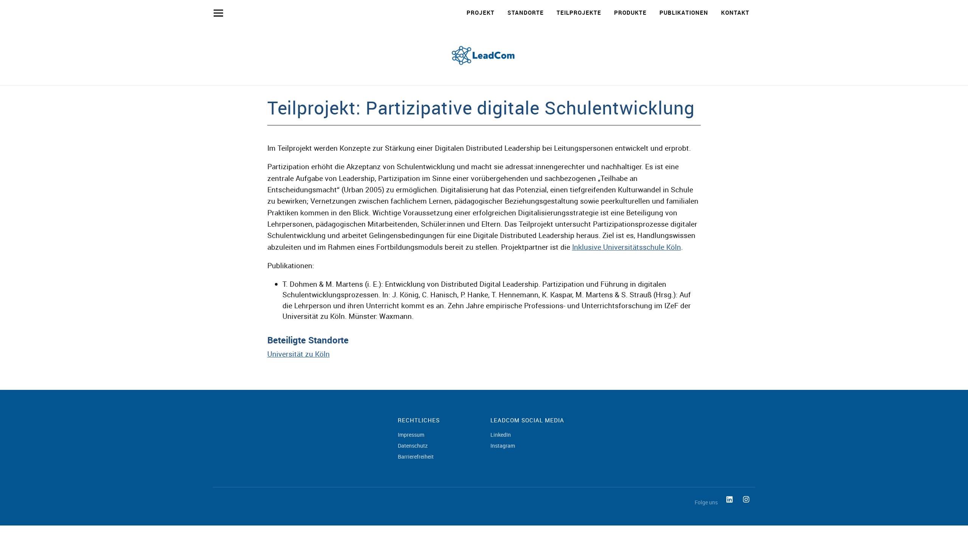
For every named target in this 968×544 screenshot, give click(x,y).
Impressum (411, 434)
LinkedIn (500, 434)
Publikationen (683, 12)
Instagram (502, 445)
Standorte (525, 12)
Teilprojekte (579, 12)
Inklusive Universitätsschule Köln (626, 247)
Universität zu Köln (298, 354)
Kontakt (735, 12)
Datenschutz (413, 445)
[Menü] (218, 13)
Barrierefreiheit (416, 456)
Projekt (481, 12)
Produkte (630, 12)
